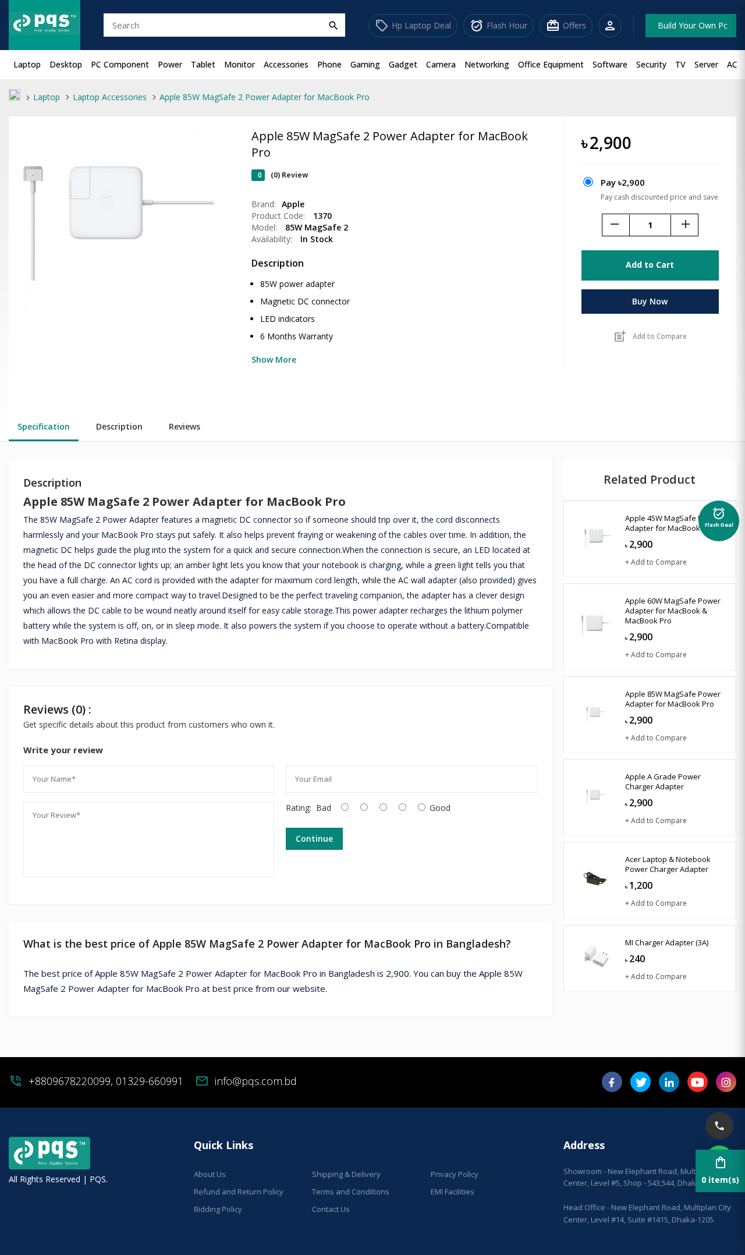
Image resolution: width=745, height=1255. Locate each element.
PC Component (120, 64)
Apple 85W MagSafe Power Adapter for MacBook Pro (673, 699)
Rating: (298, 807)
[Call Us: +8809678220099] (719, 1126)
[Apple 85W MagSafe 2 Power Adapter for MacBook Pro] (118, 315)
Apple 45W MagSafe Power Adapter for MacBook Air (673, 523)
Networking (486, 64)
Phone (329, 64)
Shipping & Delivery (346, 1174)
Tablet (203, 64)
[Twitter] (640, 1085)
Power (170, 64)
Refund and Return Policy (238, 1191)
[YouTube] (697, 1085)
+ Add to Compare (656, 562)
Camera (441, 64)
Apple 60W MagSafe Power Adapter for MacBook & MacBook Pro (673, 610)
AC (732, 64)
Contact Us (331, 1209)
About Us (210, 1174)
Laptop (27, 64)
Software (610, 64)
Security (651, 64)
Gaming (365, 64)
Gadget (403, 64)
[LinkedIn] (669, 1085)
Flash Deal (719, 519)
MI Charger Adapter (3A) (666, 942)
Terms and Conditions (350, 1191)
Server (706, 64)
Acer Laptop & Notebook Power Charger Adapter (668, 864)
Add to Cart (650, 264)
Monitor (239, 64)
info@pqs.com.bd (256, 1081)
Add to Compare (650, 336)
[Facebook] (612, 1085)
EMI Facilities (452, 1191)
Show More (273, 359)
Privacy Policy (454, 1174)
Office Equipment (551, 64)
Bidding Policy (218, 1209)
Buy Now (650, 301)
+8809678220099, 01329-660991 (106, 1081)
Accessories (286, 64)
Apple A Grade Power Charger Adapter (663, 781)
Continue (314, 838)
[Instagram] (726, 1085)
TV (680, 64)
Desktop (65, 64)
